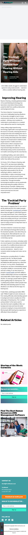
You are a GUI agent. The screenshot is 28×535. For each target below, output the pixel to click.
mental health (10, 272)
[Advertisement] (14, 24)
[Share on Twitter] (2, 527)
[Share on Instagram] (2, 533)
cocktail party (17, 210)
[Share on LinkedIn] (2, 530)
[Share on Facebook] (2, 524)
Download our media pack (14, 497)
